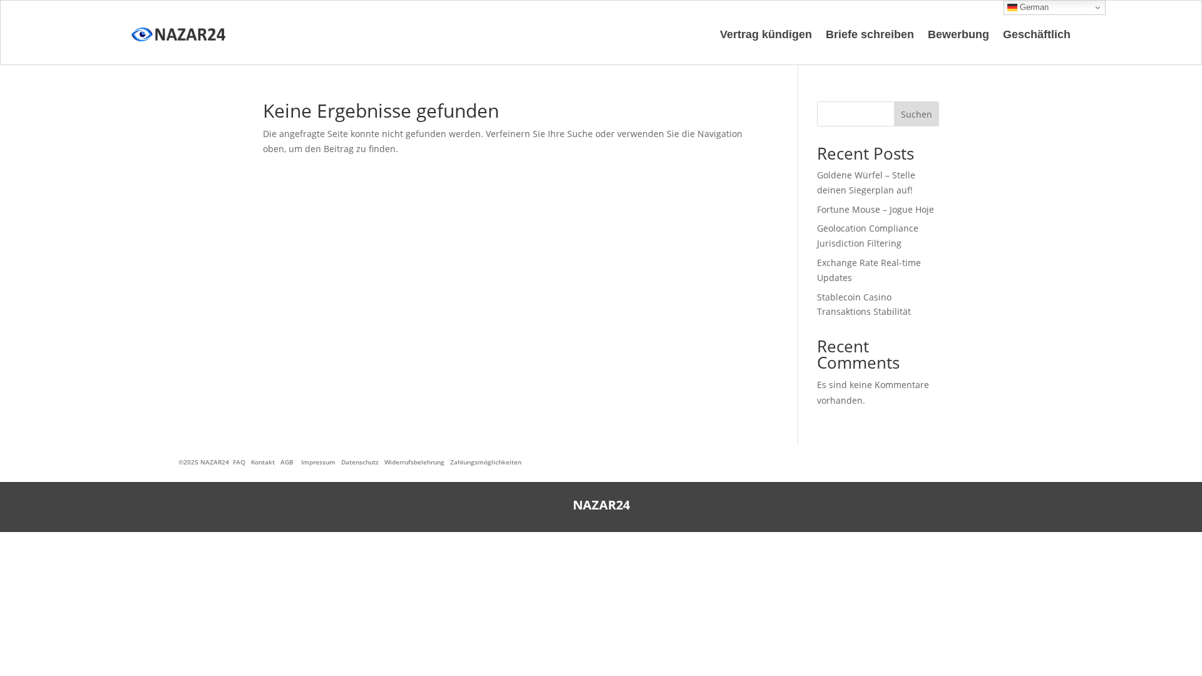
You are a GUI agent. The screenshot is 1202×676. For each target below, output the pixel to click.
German (1033, 7)
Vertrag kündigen (766, 34)
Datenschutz (360, 462)
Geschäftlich (1037, 34)
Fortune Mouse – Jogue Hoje (875, 209)
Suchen (916, 114)
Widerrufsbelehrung (414, 462)
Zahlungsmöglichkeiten (485, 462)
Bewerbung (958, 34)
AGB (287, 462)
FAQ (239, 462)
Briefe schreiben (870, 34)
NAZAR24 (214, 462)
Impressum (318, 462)
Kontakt (263, 462)
